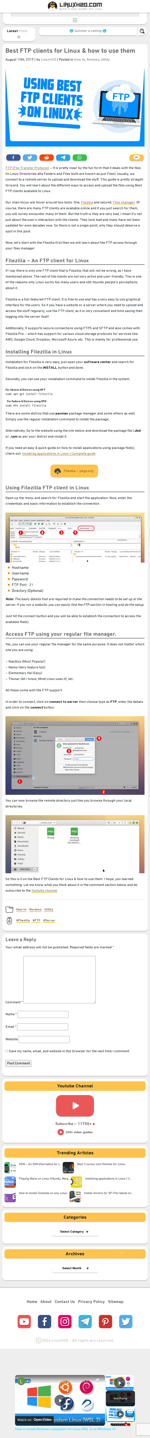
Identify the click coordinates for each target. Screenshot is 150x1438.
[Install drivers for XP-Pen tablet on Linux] (77, 1196)
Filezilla (87, 202)
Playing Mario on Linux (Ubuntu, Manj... (44, 1178)
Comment (14, 1002)
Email (10, 1027)
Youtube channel (44, 891)
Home (32, 1302)
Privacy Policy (91, 1302)
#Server (49, 920)
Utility (105, 60)
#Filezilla (23, 920)
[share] (97, 1379)
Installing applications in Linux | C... (108, 1178)
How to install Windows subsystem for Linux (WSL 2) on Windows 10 (59, 1381)
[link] (21, 1381)
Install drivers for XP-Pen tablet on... (108, 1193)
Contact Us (65, 1302)
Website (11, 1039)
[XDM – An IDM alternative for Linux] (11, 1167)
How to (79, 60)
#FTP (36, 920)
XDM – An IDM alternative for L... (40, 1164)
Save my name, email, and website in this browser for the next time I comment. (69, 1051)
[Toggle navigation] (75, 20)
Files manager (124, 202)
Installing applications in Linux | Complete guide (59, 454)
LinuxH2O (49, 60)
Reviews (93, 60)
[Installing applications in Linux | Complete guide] (78, 1182)
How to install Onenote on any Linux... (44, 1193)
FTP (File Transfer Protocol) (27, 168)
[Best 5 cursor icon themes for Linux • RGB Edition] (70, 1167)
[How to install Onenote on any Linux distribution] (11, 1196)
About (46, 1302)
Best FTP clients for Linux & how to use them (70, 51)
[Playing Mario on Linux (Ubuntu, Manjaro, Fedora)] (11, 1182)
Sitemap (115, 1302)
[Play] (120, 1414)
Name (11, 1014)
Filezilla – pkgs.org (78, 471)
